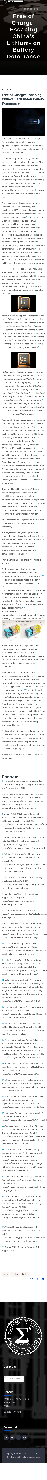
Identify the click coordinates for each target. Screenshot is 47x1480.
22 (3, 1176)
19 (3, 1113)
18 (3, 1096)
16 (3, 1063)
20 (3, 1126)
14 (3, 1023)
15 (3, 1040)
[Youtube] (31, 9)
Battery (25, 1274)
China (5, 1274)
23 (3, 1196)
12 (3, 980)
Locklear (15, 1274)
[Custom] (37, 9)
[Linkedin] (34, 9)
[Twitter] (28, 9)
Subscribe (14, 1379)
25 (3, 1247)
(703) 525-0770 (14, 1412)
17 (3, 1080)
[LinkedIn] (43, 1279)
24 (3, 1227)
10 (3, 943)
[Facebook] (25, 9)
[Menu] (42, 9)
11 (2, 960)
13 (3, 1007)
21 (3, 1149)
